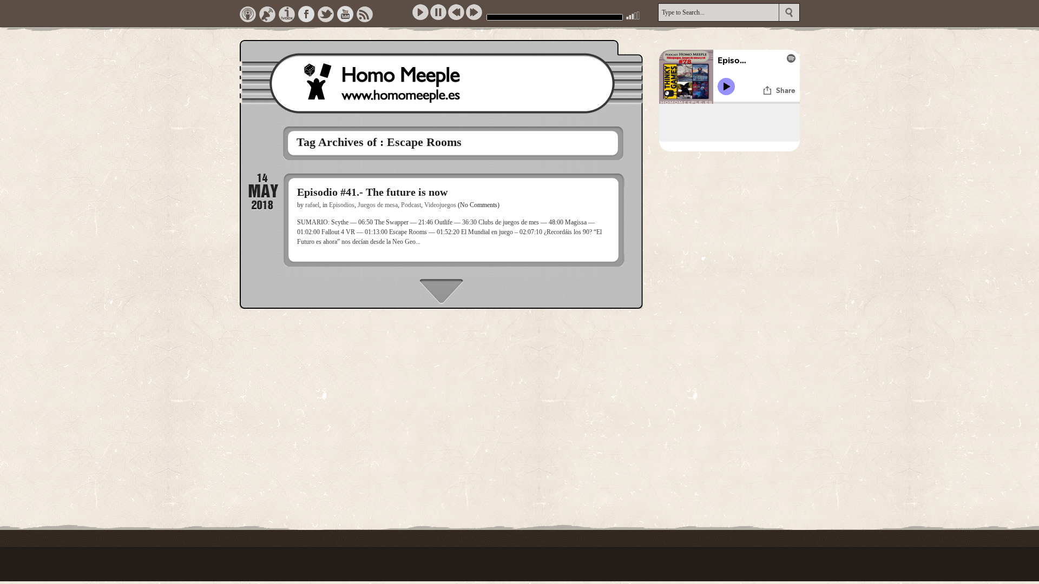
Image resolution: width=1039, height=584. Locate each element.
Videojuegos (440, 205)
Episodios (341, 205)
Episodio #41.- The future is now (372, 192)
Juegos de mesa (378, 205)
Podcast (411, 205)
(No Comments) (478, 205)
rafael (312, 205)
